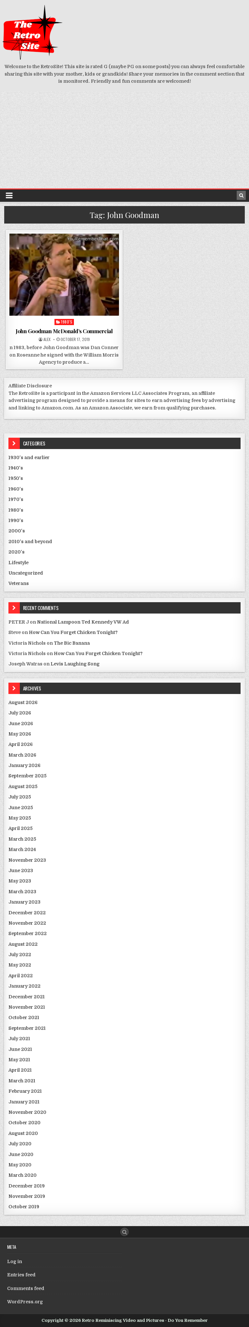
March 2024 (22, 849)
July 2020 (19, 1143)
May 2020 (19, 1164)
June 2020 (20, 1154)
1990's (15, 520)
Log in (14, 1261)
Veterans (18, 583)
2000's (16, 530)
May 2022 (19, 965)
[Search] (241, 195)
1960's (15, 489)
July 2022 (19, 954)
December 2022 (27, 912)
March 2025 (22, 839)
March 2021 (21, 1080)
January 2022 (24, 986)
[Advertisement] (124, 139)
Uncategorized (25, 573)
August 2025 (22, 786)
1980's (66, 321)
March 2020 (22, 1175)
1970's (15, 499)
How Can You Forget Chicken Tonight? (73, 632)
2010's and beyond (30, 541)
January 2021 (24, 1101)
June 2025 (20, 807)
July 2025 (19, 796)
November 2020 (27, 1112)
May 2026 (19, 734)
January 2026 (24, 765)
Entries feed (21, 1274)
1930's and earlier (29, 457)
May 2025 (19, 818)
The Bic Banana (72, 643)
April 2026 (20, 744)
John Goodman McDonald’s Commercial (64, 331)
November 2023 (27, 860)
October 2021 (23, 1017)
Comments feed (25, 1288)
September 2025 (27, 775)
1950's (15, 478)
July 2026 (19, 712)
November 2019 (26, 1196)
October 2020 (24, 1122)
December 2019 (26, 1185)
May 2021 (19, 1059)
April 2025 (20, 828)
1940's (15, 467)
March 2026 (22, 755)
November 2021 (26, 1007)
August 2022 (23, 944)
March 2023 (22, 891)
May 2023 (19, 880)
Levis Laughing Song (75, 663)
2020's (16, 551)
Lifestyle (18, 562)
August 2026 (23, 702)
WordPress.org (25, 1301)
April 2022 (20, 975)
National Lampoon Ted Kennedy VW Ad (83, 622)
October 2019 (23, 1206)
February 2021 (25, 1091)
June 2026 (20, 723)
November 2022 (27, 923)
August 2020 (23, 1133)
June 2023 (20, 870)
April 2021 (20, 1070)
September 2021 (27, 1028)
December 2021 (26, 996)
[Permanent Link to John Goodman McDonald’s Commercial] (64, 275)
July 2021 (19, 1038)
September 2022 (27, 933)
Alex (47, 339)
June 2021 (20, 1049)
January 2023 (24, 902)
